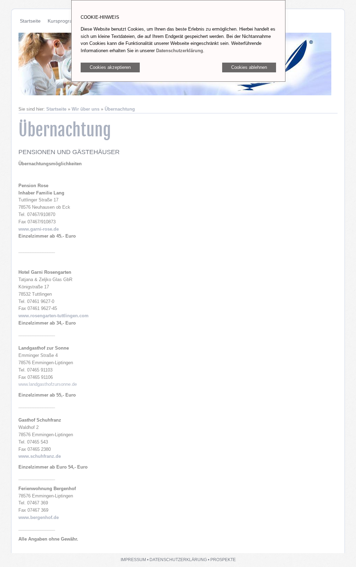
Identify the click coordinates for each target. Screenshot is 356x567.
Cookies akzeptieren (110, 67)
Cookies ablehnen (249, 67)
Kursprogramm (64, 21)
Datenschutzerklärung (178, 559)
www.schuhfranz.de (39, 456)
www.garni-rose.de (38, 229)
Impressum (133, 559)
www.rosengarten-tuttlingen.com (53, 315)
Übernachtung (120, 109)
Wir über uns (85, 109)
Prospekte (223, 559)
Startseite (30, 21)
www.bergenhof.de (38, 517)
